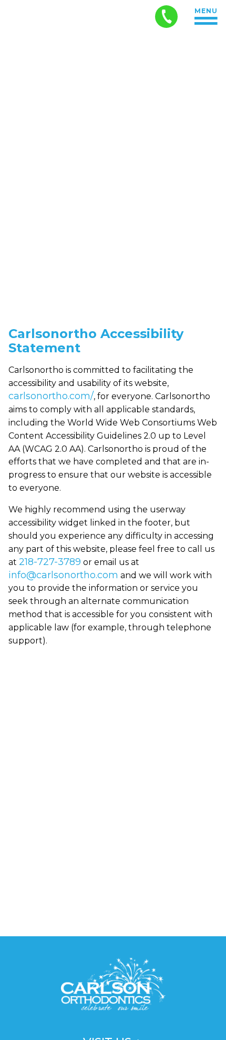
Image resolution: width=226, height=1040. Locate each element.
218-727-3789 (50, 562)
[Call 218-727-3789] (166, 16)
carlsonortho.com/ (51, 396)
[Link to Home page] (113, 986)
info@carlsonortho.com (63, 575)
